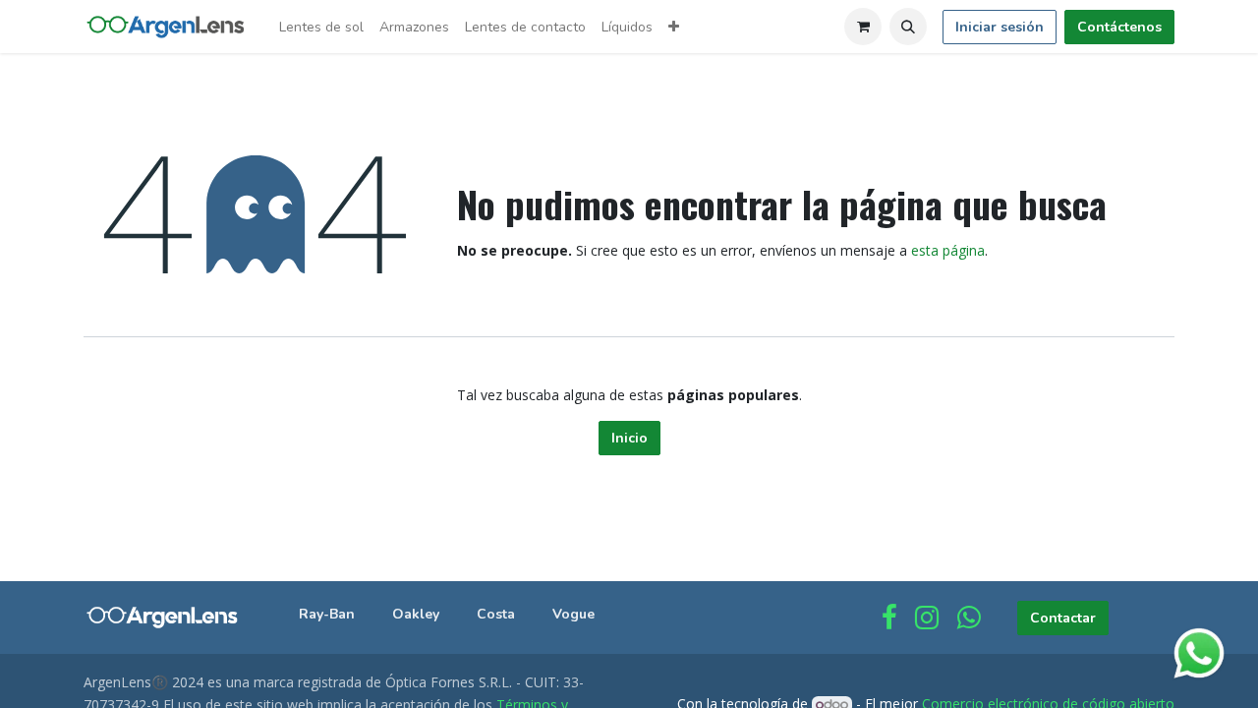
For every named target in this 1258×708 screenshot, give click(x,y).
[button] (908, 26)
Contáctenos (1119, 27)
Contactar (1063, 618)
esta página (948, 250)
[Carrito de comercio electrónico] (863, 26)
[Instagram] (927, 617)
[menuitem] (321, 27)
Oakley (415, 614)
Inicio (629, 438)
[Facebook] (889, 617)
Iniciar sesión (999, 27)
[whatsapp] (969, 617)
